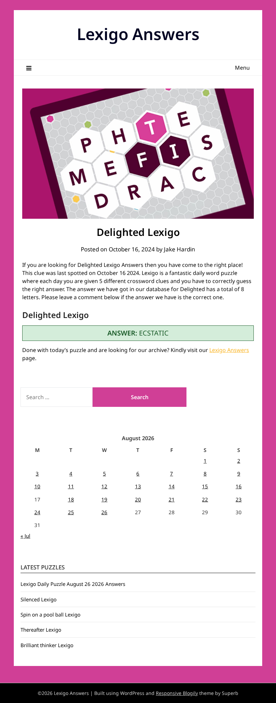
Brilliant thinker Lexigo (47, 645)
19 (104, 499)
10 (37, 486)
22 (205, 499)
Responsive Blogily (177, 693)
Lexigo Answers (138, 34)
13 (138, 486)
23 (239, 499)
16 (239, 486)
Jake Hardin (179, 249)
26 (104, 512)
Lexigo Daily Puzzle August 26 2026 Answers (73, 584)
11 (71, 486)
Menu (242, 67)
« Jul (25, 535)
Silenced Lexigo (39, 599)
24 (37, 512)
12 (104, 486)
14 (172, 486)
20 (138, 499)
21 (172, 499)
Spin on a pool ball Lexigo (50, 614)
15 (205, 486)
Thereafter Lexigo (41, 629)
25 (71, 512)
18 (71, 499)
